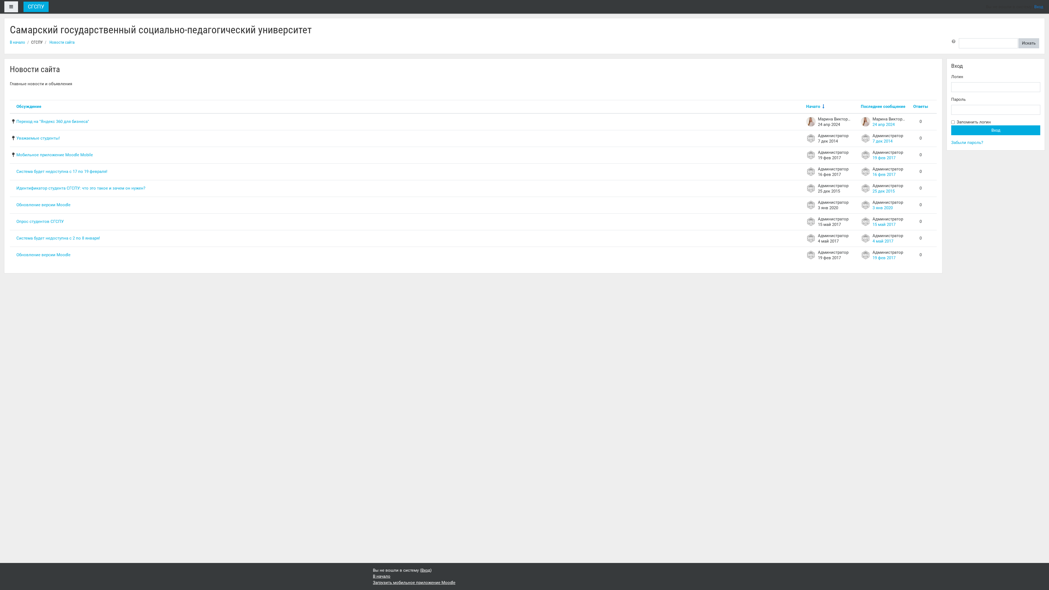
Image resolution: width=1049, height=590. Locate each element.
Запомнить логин (974, 122)
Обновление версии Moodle (43, 204)
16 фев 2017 (884, 174)
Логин (957, 76)
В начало (17, 42)
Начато (813, 106)
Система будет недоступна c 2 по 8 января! (58, 238)
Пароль (958, 99)
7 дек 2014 (882, 141)
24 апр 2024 (884, 124)
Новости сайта (62, 42)
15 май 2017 (884, 224)
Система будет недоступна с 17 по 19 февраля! (61, 171)
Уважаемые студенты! (38, 138)
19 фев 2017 (884, 157)
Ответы (920, 106)
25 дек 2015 (884, 191)
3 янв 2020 (883, 207)
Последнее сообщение (883, 106)
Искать (1029, 43)
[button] (954, 43)
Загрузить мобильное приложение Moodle (414, 582)
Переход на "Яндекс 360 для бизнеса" (52, 121)
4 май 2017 (883, 241)
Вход (1038, 6)
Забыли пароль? (967, 142)
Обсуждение (28, 106)
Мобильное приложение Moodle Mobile (54, 154)
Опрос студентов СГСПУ (40, 221)
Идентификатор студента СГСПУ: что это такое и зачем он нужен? (80, 188)
